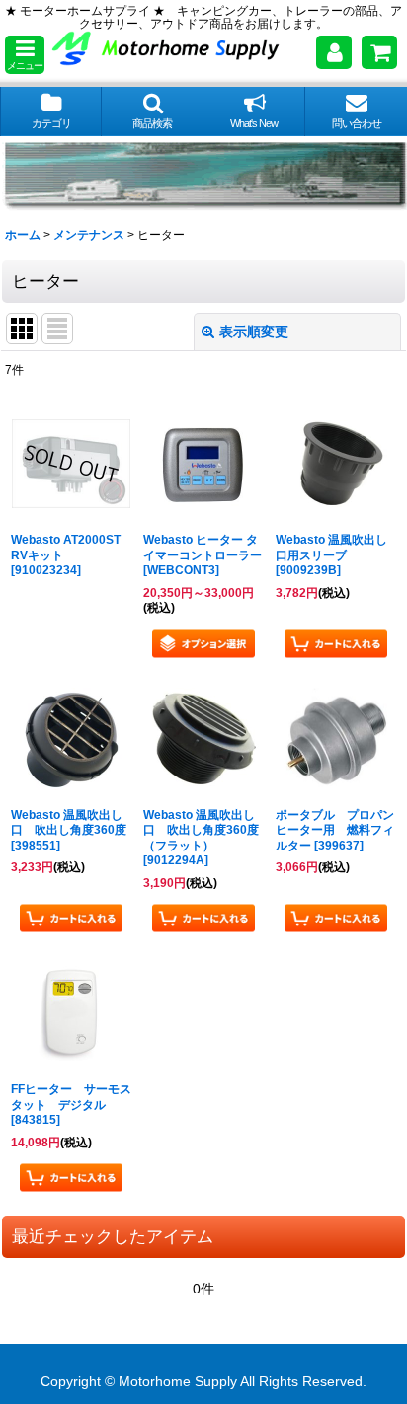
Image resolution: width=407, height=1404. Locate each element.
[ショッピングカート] (379, 52)
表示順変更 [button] (253, 331)
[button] (24, 55)
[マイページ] (334, 52)
